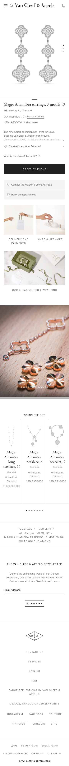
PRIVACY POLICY (29, 746)
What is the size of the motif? (20, 156)
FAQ (34, 680)
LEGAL (14, 746)
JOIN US (34, 671)
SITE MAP (52, 753)
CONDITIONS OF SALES (15, 753)
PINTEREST (19, 723)
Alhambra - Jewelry (34, 533)
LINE (54, 723)
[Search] (11, 6)
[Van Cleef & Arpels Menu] (6, 6)
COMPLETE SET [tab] (34, 415)
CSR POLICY (37, 753)
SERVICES (34, 661)
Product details (35, 116)
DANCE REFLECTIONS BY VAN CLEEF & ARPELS (35, 692)
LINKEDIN (39, 723)
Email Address (12, 590)
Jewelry (45, 528)
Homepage (25, 528)
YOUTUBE (55, 714)
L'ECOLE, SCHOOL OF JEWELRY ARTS (34, 703)
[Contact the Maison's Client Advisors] (63, 6)
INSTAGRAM (15, 714)
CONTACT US (34, 652)
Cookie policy (50, 746)
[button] (34, 54)
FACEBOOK (36, 714)
